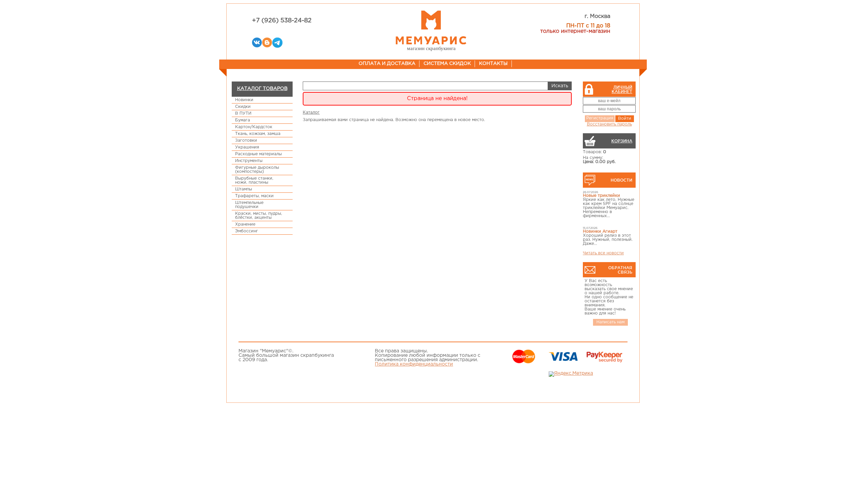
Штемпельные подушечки (249, 205)
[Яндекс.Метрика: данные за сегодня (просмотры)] (571, 374)
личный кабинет (622, 89)
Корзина (621, 141)
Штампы (243, 189)
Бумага (242, 120)
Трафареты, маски (254, 196)
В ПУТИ (243, 113)
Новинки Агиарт (600, 231)
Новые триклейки (601, 196)
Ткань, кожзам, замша (257, 134)
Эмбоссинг (246, 231)
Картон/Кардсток (253, 127)
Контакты (493, 64)
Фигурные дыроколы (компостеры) (257, 169)
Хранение (245, 224)
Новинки (244, 100)
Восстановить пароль (609, 124)
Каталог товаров (262, 89)
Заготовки (246, 140)
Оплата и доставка (387, 64)
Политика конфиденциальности (414, 364)
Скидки (243, 107)
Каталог (311, 112)
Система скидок (447, 64)
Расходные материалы (258, 154)
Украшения (247, 147)
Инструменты (249, 161)
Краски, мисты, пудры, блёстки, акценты (258, 215)
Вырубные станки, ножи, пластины (254, 180)
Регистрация (599, 118)
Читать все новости (603, 253)
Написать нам (610, 322)
